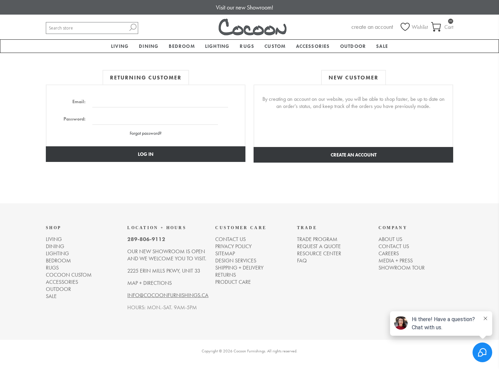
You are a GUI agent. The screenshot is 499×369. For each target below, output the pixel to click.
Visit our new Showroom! (244, 7)
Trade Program (317, 239)
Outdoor (58, 289)
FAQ (302, 260)
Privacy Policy (233, 246)
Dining (55, 246)
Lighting (57, 253)
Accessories (62, 281)
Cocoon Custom (69, 274)
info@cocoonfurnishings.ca (167, 295)
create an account (372, 27)
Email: (79, 101)
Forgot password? (146, 133)
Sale (51, 296)
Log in (145, 154)
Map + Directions (149, 283)
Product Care (233, 281)
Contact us (230, 239)
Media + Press (395, 260)
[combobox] (87, 28)
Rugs (52, 267)
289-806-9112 (146, 239)
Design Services (235, 260)
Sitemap (225, 253)
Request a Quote (319, 246)
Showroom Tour (401, 267)
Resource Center (319, 253)
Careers (388, 253)
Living (54, 239)
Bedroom (58, 260)
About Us (390, 239)
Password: (74, 119)
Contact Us (393, 246)
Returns (225, 274)
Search (133, 27)
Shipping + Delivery (239, 267)
